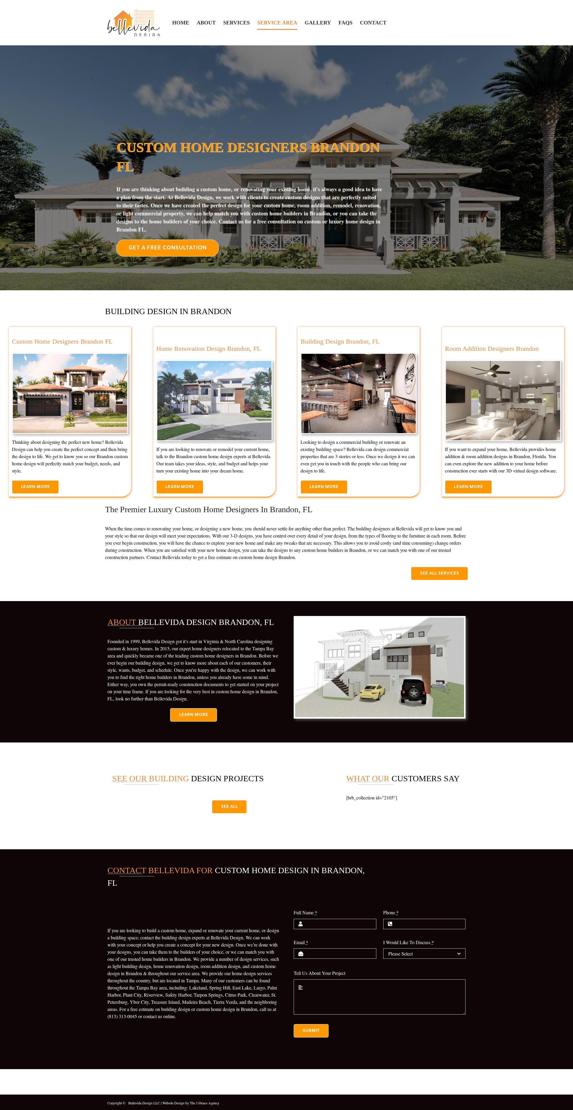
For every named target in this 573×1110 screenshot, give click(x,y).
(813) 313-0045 (122, 1016)
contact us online (159, 1016)
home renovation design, (176, 966)
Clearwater (259, 995)
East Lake (241, 987)
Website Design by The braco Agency (190, 1102)
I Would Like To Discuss (408, 942)
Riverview (153, 995)
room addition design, (221, 966)
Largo (259, 987)
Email (301, 942)
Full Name (305, 912)
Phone (391, 912)
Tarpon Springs (208, 995)
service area (188, 973)
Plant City (132, 995)
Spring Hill (219, 987)
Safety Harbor (178, 995)
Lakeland (198, 987)
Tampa (192, 980)
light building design (132, 966)
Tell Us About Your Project (319, 973)
